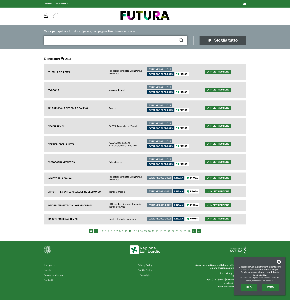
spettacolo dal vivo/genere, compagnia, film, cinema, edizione (89, 31)
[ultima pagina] (199, 231)
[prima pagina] (91, 231)
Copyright (145, 275)
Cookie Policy (145, 270)
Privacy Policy (145, 265)
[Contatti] (244, 3)
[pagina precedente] (96, 231)
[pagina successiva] (193, 231)
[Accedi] (46, 16)
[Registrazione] (55, 16)
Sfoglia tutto (226, 40)
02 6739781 (218, 279)
